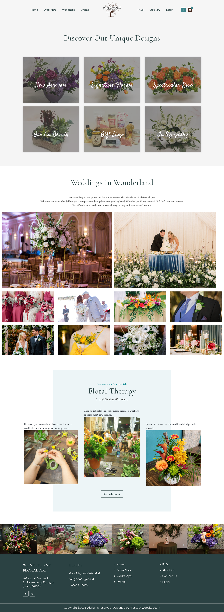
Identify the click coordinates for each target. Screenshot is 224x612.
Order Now (50, 9)
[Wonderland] (112, 9)
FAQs (140, 9)
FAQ (165, 564)
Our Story (154, 9)
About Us (168, 570)
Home (34, 9)
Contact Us (169, 576)
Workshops (68, 9)
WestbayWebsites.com (145, 607)
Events (85, 9)
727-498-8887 (32, 586)
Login (166, 581)
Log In (169, 9)
